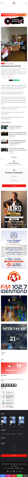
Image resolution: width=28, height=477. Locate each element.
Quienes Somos (10, 468)
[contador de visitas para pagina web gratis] (9, 386)
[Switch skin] (26, 3)
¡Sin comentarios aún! (14, 163)
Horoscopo (12, 407)
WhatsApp (17, 80)
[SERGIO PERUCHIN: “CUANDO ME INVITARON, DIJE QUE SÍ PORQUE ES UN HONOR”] (4, 150)
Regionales (8, 433)
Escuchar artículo (10, 63)
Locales (2, 63)
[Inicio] (14, 3)
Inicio (5, 468)
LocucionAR (14, 466)
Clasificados (16, 468)
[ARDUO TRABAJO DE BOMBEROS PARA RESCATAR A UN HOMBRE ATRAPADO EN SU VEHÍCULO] (4, 134)
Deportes (14, 433)
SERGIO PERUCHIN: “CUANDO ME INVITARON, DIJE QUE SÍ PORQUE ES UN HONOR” (18, 150)
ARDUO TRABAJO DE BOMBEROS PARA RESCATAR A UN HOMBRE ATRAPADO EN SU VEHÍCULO (18, 134)
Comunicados (19, 433)
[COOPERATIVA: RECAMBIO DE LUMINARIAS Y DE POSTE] (4, 127)
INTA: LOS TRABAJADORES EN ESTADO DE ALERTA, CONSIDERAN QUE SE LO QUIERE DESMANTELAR (17, 142)
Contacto (3, 443)
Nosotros (3, 437)
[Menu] (1, 3)
